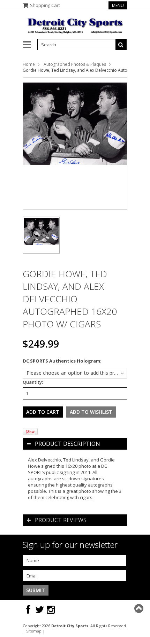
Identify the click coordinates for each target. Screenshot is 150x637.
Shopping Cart (45, 5)
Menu (118, 5)
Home (29, 64)
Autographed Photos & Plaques (75, 64)
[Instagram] (51, 609)
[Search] (121, 44)
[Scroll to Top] (139, 608)
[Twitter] (39, 609)
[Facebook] (28, 609)
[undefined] (75, 143)
